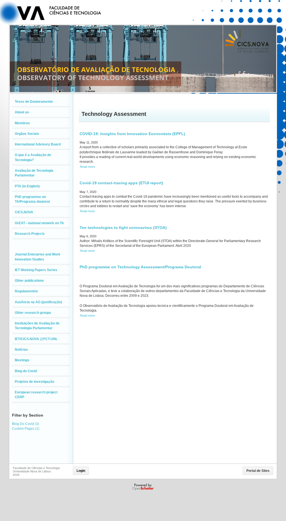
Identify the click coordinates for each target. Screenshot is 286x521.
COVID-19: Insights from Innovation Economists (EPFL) (132, 134)
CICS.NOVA (24, 212)
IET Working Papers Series (36, 270)
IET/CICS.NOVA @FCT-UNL (36, 339)
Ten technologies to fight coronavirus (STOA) (123, 227)
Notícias (21, 350)
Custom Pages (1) (25, 429)
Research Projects (30, 234)
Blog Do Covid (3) (25, 424)
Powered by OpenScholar (143, 487)
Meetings (22, 360)
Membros (22, 123)
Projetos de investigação (34, 382)
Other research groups (33, 313)
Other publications (29, 281)
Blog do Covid (26, 371)
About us (22, 112)
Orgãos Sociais (27, 134)
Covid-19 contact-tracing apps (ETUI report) (121, 183)
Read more (87, 166)
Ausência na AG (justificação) (38, 302)
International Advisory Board (38, 144)
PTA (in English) (27, 186)
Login (81, 471)
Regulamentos (26, 291)
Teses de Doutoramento (34, 102)
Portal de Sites (258, 471)
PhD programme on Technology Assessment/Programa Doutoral (140, 267)
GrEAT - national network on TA (39, 223)
